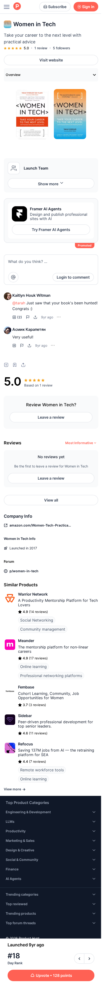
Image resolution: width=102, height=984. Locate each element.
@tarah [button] (18, 303)
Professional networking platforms (51, 675)
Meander (26, 640)
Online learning (33, 666)
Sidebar (25, 715)
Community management (42, 629)
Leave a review (51, 417)
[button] (7, 296)
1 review (40, 48)
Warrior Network (33, 594)
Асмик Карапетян (29, 329)
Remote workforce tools (42, 770)
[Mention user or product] (13, 277)
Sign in (88, 6)
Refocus (25, 744)
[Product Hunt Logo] (17, 6)
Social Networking (36, 620)
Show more (48, 183)
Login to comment (73, 277)
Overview (13, 75)
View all (51, 500)
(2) (19, 317)
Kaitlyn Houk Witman (31, 295)
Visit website (51, 60)
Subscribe (57, 6)
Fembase (26, 687)
